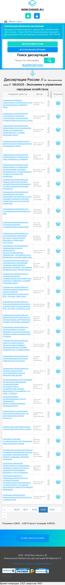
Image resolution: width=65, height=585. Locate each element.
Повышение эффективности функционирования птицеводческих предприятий (16, 224)
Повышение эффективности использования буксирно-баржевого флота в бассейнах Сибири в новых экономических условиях (17, 331)
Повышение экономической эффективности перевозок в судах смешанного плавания (16, 157)
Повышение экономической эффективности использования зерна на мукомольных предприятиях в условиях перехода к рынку (17, 130)
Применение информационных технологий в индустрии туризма (17, 428)
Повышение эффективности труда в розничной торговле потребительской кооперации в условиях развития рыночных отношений (17, 184)
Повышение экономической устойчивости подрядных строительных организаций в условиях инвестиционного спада (17, 117)
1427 (25, 509)
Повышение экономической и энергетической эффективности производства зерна (17, 143)
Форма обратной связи (32, 538)
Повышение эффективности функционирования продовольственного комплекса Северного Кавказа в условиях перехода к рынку (17, 278)
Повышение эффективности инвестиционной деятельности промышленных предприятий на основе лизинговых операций (17, 318)
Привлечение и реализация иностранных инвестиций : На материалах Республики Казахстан (16, 414)
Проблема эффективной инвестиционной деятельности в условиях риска (17, 497)
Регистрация (37, 16)
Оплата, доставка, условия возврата (32, 563)
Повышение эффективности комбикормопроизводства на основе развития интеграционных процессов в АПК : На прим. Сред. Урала (16, 291)
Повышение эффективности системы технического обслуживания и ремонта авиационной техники (15, 371)
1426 (16, 509)
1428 (34, 509)
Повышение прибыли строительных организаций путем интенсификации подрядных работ (17, 103)
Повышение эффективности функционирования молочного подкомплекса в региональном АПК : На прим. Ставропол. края (17, 305)
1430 (52, 509)
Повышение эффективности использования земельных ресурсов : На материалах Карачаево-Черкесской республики (15, 238)
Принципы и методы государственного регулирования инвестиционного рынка (17, 441)
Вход (28, 16)
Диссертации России (32, 44)
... (9, 509)
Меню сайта (15, 21)
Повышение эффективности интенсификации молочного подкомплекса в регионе (15, 358)
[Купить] (58, 105)
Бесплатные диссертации (32, 50)
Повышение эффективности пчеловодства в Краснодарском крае (17, 211)
